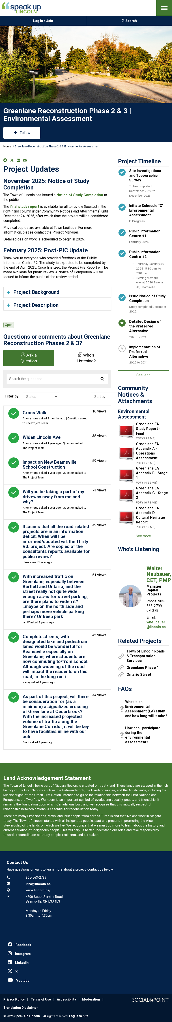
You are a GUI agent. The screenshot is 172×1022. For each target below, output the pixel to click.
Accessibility (66, 999)
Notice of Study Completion (79, 195)
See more (143, 536)
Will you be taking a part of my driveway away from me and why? (53, 496)
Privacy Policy (14, 999)
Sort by (99, 397)
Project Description (35, 305)
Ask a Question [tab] (28, 358)
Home (7, 146)
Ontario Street (139, 674)
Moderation (91, 999)
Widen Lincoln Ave (41, 437)
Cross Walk (34, 412)
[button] (164, 8)
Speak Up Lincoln (27, 1016)
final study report (24, 206)
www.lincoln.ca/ (38, 890)
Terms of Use (41, 999)
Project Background (36, 292)
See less (143, 375)
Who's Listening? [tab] (86, 358)
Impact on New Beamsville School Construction (49, 465)
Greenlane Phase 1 (143, 667)
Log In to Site (78, 1016)
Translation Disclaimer (20, 1007)
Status (31, 397)
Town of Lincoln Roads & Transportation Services (146, 656)
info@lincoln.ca (38, 884)
